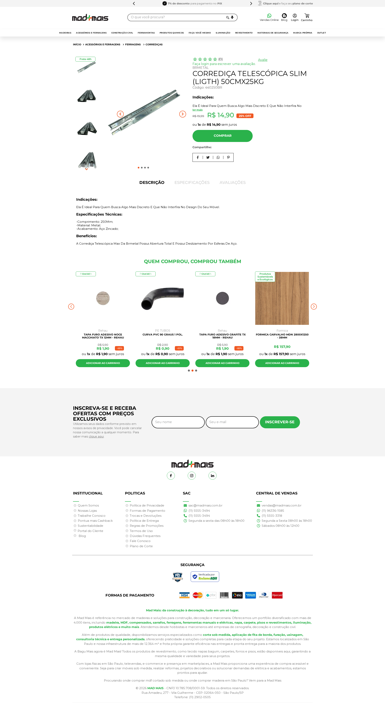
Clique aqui (271, 3)
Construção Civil (122, 32)
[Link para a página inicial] (77, 44)
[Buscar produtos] (227, 17)
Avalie (262, 60)
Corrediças (154, 44)
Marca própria (302, 32)
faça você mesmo (200, 32)
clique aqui (96, 436)
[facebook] (198, 157)
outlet (321, 32)
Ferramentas (146, 32)
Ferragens (133, 44)
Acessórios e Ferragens (91, 32)
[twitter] (208, 157)
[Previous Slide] (134, 3)
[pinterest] (228, 157)
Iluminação (223, 32)
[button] (232, 17)
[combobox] (182, 17)
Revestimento (244, 32)
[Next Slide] (251, 3)
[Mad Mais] (192, 462)
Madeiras (65, 32)
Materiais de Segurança (273, 32)
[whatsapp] (218, 157)
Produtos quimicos (172, 32)
